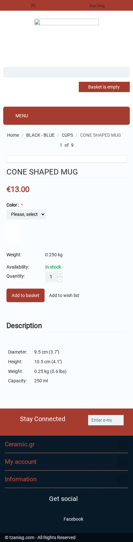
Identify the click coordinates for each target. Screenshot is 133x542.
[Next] (81, 145)
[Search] (125, 73)
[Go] (118, 420)
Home (13, 135)
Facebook (73, 518)
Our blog (97, 5)
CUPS (67, 135)
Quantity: (15, 276)
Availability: (17, 267)
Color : (13, 204)
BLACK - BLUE (40, 135)
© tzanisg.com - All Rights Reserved (40, 537)
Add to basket (25, 295)
